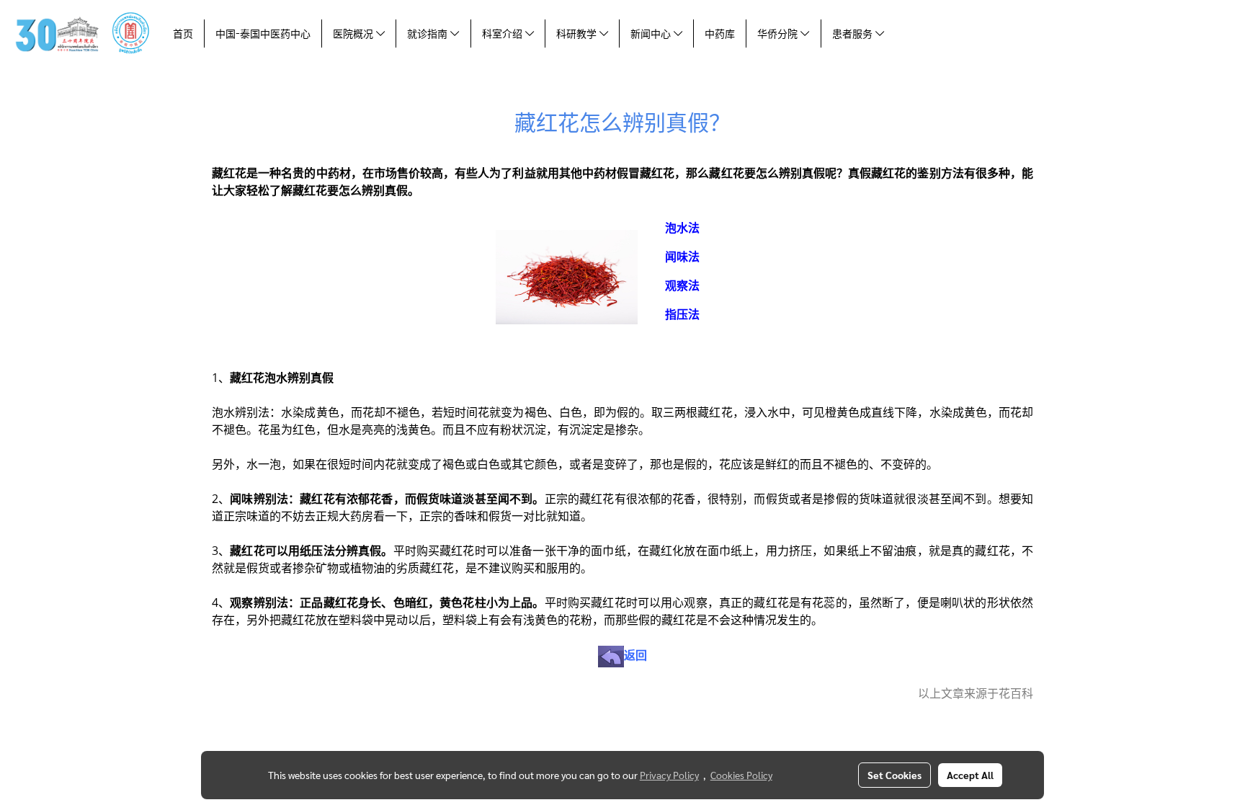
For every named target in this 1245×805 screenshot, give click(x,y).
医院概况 (354, 33)
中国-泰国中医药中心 (263, 33)
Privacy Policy (669, 774)
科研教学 (577, 33)
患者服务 (853, 33)
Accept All (970, 774)
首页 (183, 33)
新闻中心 (652, 33)
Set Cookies (894, 774)
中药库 (720, 33)
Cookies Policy (741, 774)
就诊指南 (428, 33)
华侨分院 (778, 33)
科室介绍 (503, 33)
